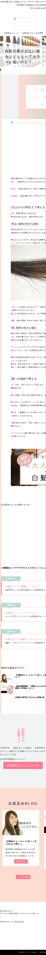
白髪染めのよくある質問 (33, 33)
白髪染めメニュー (12, 33)
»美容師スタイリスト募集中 (28, 952)
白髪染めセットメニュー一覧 (23, 765)
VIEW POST (21, 861)
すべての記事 (23, 877)
